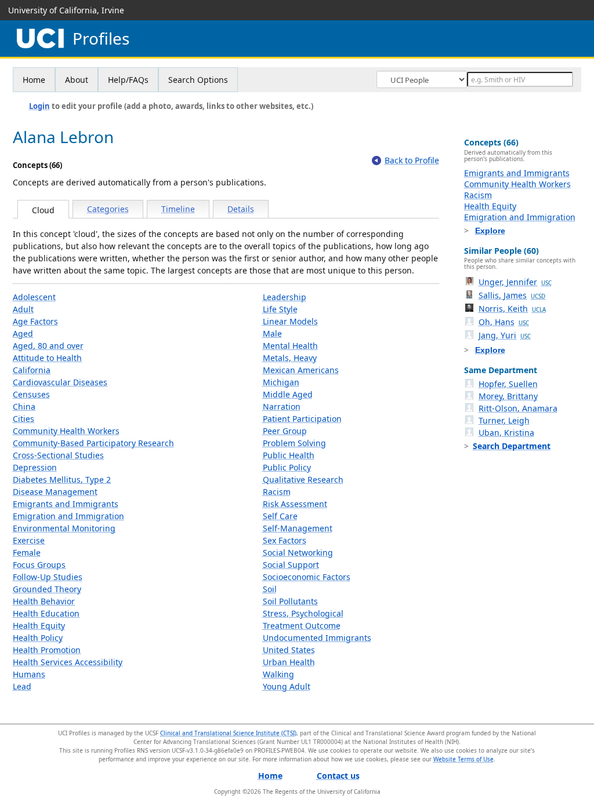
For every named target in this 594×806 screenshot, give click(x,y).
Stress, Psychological (303, 613)
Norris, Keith (512, 308)
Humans (29, 674)
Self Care (280, 515)
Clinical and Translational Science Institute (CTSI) (228, 733)
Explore (490, 230)
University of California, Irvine (66, 10)
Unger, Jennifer (515, 281)
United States (289, 649)
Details (240, 208)
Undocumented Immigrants (317, 637)
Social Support (291, 564)
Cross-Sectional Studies (58, 455)
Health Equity (39, 625)
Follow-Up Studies (47, 576)
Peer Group (285, 430)
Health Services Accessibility (67, 662)
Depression (35, 467)
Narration (281, 406)
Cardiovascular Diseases (60, 382)
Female (27, 552)
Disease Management (55, 491)
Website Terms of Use (463, 759)
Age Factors (35, 321)
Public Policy (287, 467)
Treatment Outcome (302, 625)
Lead (22, 686)
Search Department (511, 445)
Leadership (284, 296)
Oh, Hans (504, 321)
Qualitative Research (303, 479)
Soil (270, 589)
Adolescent (34, 296)
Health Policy (38, 637)
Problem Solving (294, 442)
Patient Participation (302, 418)
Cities (23, 418)
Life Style (280, 309)
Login (39, 106)
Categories (108, 208)
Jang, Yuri (505, 335)
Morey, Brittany (508, 396)
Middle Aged (288, 394)
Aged (23, 333)
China (24, 406)
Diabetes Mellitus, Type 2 (62, 479)
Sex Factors (284, 540)
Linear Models (290, 321)
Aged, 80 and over (48, 345)
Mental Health (290, 345)
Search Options (198, 79)
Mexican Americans (301, 369)
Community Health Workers (66, 430)
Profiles (101, 38)
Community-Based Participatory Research (93, 442)
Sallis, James (512, 295)
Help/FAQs (128, 79)
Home (34, 79)
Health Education (46, 613)
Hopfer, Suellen (508, 383)
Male (272, 333)
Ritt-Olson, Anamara (518, 408)
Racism (277, 491)
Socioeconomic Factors (306, 576)
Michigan (281, 382)
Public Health (288, 455)
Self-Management (297, 528)
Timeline (178, 208)
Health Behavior (44, 601)
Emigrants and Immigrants (65, 503)
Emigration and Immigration (68, 515)
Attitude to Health (47, 357)
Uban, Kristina (506, 432)
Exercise (29, 540)
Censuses (31, 394)
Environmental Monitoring (64, 528)
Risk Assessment (295, 503)
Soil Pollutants (290, 601)
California (31, 369)
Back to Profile (412, 160)
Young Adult (286, 686)
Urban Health (289, 662)
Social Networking (298, 552)
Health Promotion (47, 649)
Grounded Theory (47, 589)
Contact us (338, 775)
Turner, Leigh (504, 420)
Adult (23, 309)
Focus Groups (39, 564)
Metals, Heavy (290, 357)
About (76, 79)
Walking (278, 674)
